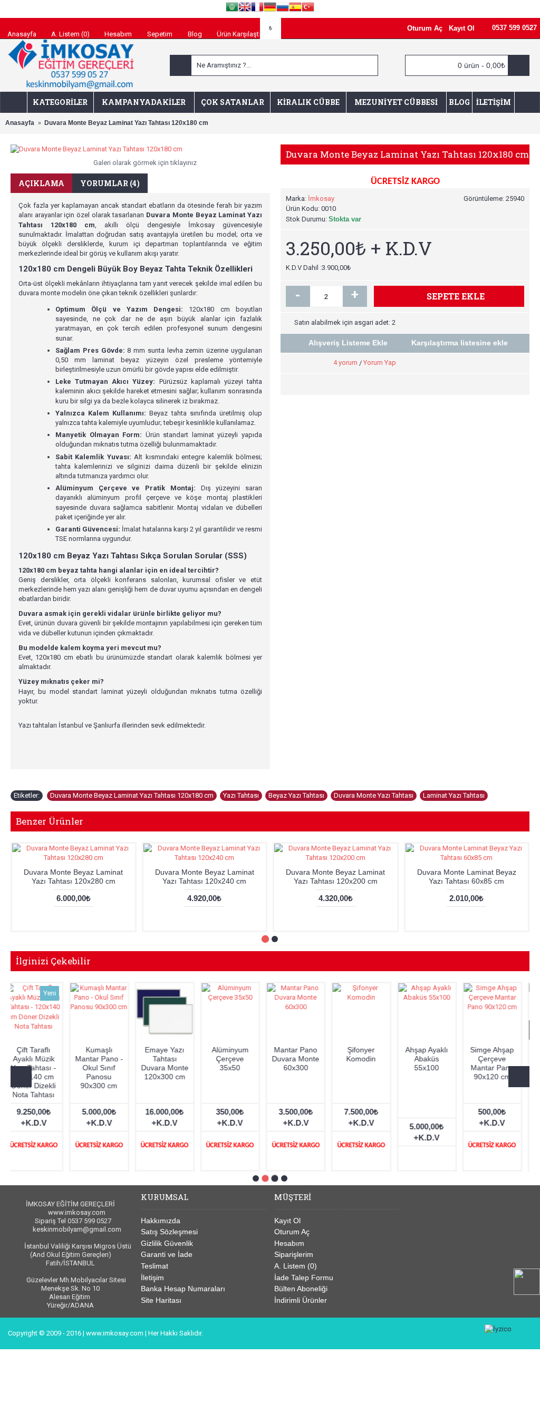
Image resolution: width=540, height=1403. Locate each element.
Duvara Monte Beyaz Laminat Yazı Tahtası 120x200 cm (335, 876)
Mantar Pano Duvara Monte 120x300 (499, 1059)
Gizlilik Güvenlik (167, 1243)
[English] (244, 8)
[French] (257, 8)
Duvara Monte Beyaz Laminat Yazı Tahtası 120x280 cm (73, 876)
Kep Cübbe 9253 (106, 1054)
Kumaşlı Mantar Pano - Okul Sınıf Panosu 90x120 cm (303, 1068)
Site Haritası (161, 1300)
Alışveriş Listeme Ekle (348, 342)
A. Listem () (295, 1266)
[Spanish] (295, 8)
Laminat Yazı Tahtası (454, 795)
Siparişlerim (293, 1254)
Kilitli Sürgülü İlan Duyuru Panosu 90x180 (171, 1063)
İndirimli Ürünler (300, 1300)
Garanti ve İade (166, 1254)
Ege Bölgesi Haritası (368, 1054)
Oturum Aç (292, 1231)
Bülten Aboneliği (300, 1288)
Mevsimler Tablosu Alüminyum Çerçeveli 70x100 (237, 1068)
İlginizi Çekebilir (53, 961)
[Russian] (282, 8)
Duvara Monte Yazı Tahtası (373, 795)
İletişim (152, 1277)
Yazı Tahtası (241, 795)
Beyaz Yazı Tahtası (296, 795)
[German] (270, 8)
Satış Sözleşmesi (169, 1231)
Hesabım (289, 1243)
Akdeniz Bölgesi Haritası (434, 1059)
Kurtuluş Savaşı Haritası (40, 1059)
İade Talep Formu (303, 1277)
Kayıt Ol (287, 1220)
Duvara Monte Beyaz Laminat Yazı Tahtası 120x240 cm (204, 876)
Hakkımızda (160, 1220)
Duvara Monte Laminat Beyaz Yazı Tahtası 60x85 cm (466, 876)
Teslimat (154, 1266)
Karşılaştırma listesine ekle (459, 342)
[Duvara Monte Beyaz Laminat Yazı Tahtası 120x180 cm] (140, 149)
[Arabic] (232, 8)
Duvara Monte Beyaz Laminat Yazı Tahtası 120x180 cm (132, 795)
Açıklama (41, 183)
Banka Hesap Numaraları (183, 1288)
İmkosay (321, 198)
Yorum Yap (379, 362)
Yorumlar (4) (110, 183)
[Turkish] (308, 8)
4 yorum (345, 362)
